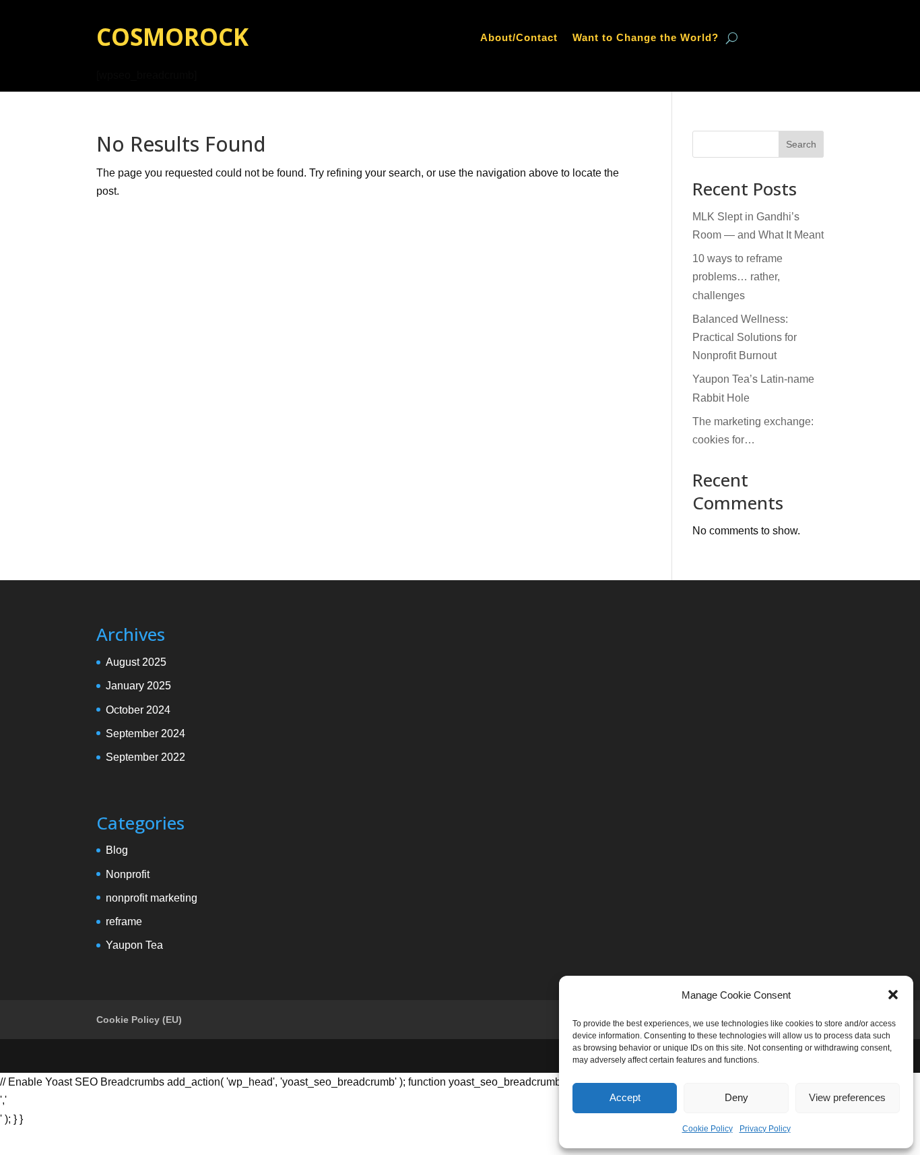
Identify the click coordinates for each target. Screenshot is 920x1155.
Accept (625, 1097)
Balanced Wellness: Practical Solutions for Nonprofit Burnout (744, 337)
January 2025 (138, 685)
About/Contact (519, 38)
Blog (117, 850)
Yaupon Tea (134, 945)
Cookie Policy (707, 1128)
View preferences (847, 1097)
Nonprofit (128, 874)
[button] (893, 994)
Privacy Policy (765, 1128)
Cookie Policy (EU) (139, 1019)
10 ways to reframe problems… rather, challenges (737, 277)
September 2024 (145, 733)
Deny (736, 1097)
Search (801, 144)
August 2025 (136, 662)
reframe (124, 921)
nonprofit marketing (151, 898)
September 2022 (145, 757)
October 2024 (138, 710)
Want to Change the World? (645, 38)
